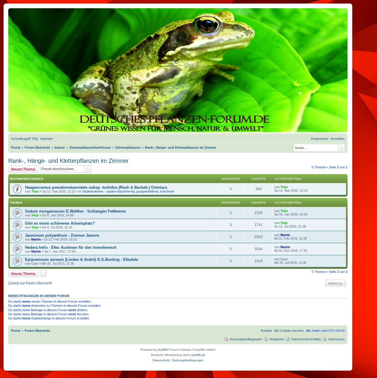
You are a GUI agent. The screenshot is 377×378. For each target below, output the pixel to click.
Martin (36, 239)
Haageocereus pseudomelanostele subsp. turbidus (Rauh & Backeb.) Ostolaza (96, 187)
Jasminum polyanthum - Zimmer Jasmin (62, 235)
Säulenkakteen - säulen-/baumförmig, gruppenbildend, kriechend (128, 191)
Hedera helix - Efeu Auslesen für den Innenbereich (71, 247)
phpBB (162, 349)
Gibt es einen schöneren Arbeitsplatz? (60, 223)
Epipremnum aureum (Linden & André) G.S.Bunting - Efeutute (81, 259)
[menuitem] (35, 138)
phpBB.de (198, 355)
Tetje (35, 191)
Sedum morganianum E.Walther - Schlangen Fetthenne (75, 211)
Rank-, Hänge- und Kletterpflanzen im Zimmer (68, 161)
